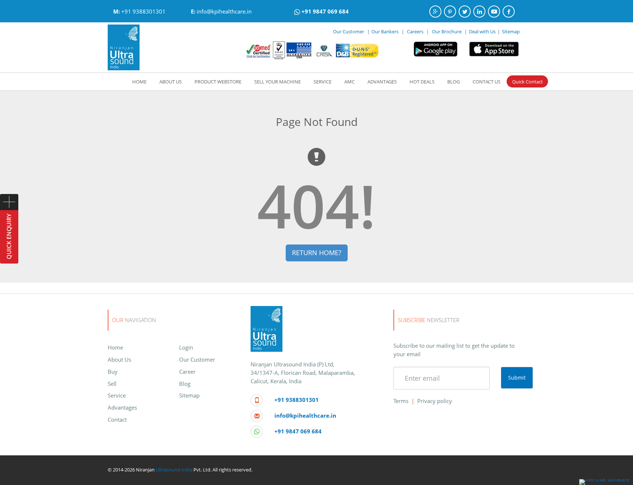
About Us (119, 359)
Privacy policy (434, 400)
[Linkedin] (479, 11)
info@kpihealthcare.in (224, 11)
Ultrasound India (174, 469)
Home (115, 347)
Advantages (122, 407)
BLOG (453, 81)
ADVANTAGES (382, 81)
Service (117, 395)
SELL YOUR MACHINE (277, 81)
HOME (139, 81)
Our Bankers (385, 31)
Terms (400, 400)
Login (186, 347)
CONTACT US (486, 81)
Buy (113, 371)
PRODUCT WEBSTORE (218, 81)
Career (187, 371)
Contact (117, 419)
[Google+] (435, 11)
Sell (112, 383)
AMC (349, 81)
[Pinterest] (450, 11)
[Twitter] (465, 11)
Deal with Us (482, 31)
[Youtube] (494, 11)
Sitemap (511, 31)
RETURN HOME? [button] (316, 252)
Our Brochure (447, 31)
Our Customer (348, 31)
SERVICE (323, 81)
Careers (415, 31)
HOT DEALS (422, 81)
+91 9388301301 (143, 11)
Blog (184, 383)
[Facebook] (509, 11)
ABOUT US (170, 81)
